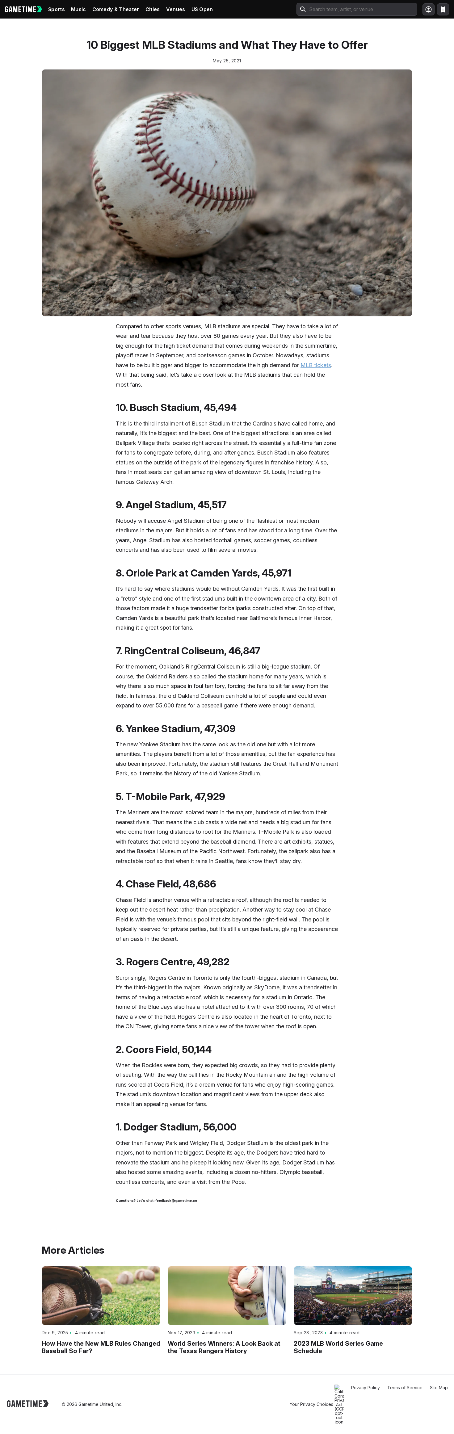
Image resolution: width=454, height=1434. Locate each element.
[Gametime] (23, 9)
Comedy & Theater (115, 9)
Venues (175, 9)
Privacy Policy (365, 1387)
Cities (152, 9)
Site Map (439, 1387)
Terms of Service (404, 1387)
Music (78, 9)
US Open (202, 9)
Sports (56, 9)
